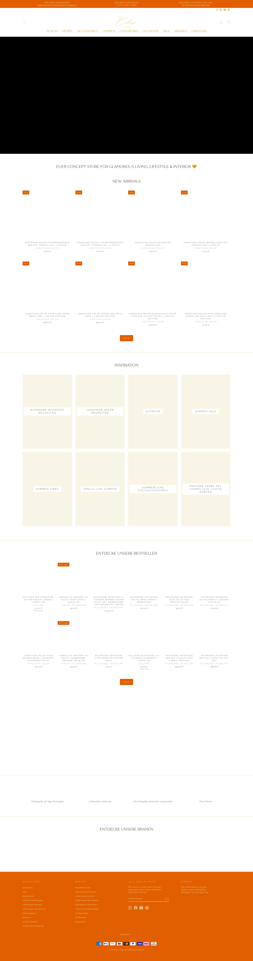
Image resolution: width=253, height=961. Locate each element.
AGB (25, 892)
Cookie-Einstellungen (33, 900)
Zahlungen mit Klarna (85, 892)
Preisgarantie (81, 913)
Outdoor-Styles (38, 144)
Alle (126, 338)
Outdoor (150, 31)
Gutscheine (80, 922)
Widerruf (27, 917)
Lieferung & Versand (32, 904)
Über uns (199, 31)
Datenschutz (28, 896)
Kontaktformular (83, 888)
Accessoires (87, 31)
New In (52, 31)
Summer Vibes (70, 144)
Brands (181, 31)
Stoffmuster (80, 917)
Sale (166, 31)
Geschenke (128, 31)
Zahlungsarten (29, 913)
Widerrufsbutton (30, 922)
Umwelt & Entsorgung (33, 926)
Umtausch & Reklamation (87, 909)
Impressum (28, 888)
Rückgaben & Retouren (86, 904)
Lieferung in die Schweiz (34, 909)
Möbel (67, 31)
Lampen (108, 31)
